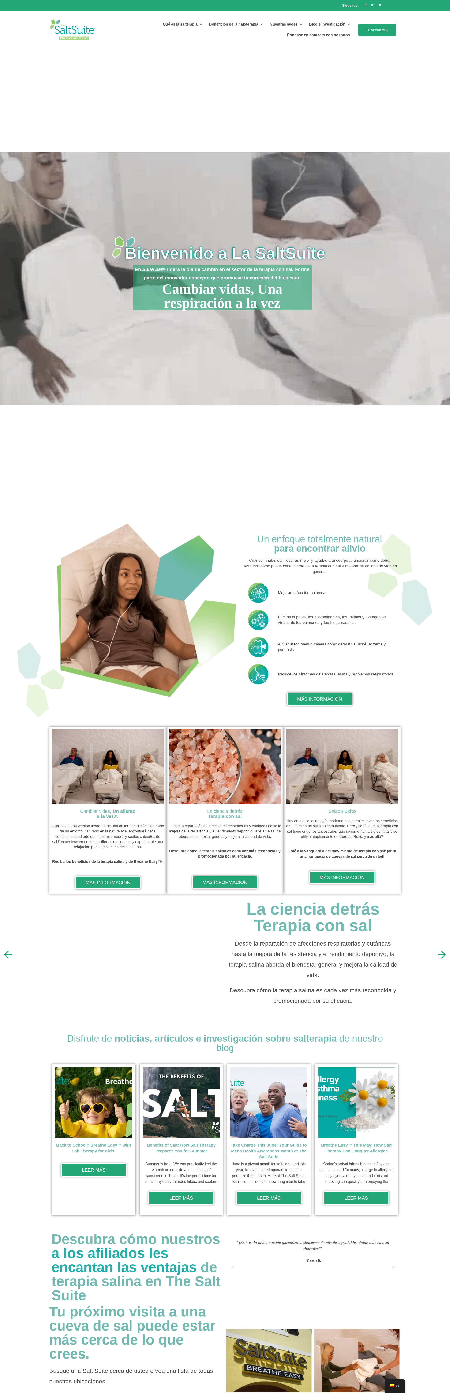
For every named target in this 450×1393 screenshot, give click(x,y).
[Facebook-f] (366, 5)
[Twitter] (379, 5)
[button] (8, 955)
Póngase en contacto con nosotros (318, 35)
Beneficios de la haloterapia (233, 24)
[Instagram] (373, 5)
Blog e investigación (327, 24)
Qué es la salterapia (180, 24)
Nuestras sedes (284, 24)
